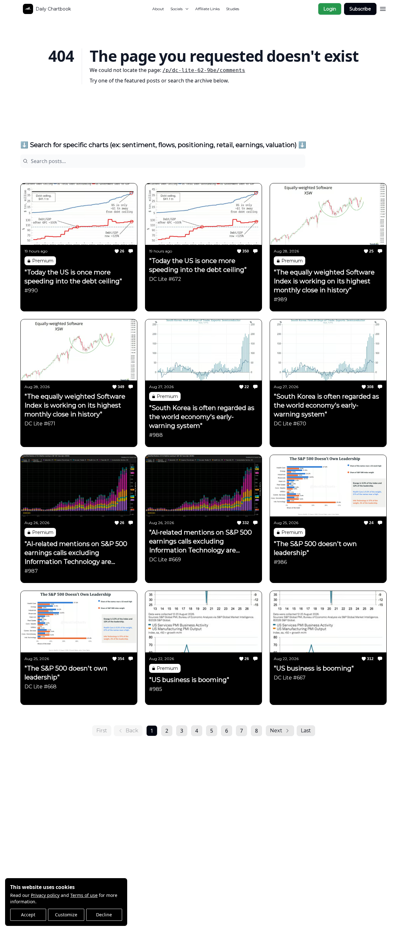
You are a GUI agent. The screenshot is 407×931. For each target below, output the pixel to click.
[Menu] (383, 8)
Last (306, 731)
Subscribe (360, 9)
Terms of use (84, 895)
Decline (104, 915)
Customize (66, 915)
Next (276, 731)
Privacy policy (45, 895)
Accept (28, 915)
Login (329, 9)
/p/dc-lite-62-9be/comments (203, 70)
